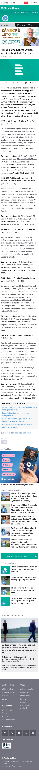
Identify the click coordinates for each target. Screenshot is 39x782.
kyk (8, 433)
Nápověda (24, 692)
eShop (4, 699)
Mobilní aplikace (8, 720)
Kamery (35, 12)
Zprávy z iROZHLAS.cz (12, 616)
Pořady (6, 470)
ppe (16, 433)
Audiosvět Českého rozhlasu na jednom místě (17, 485)
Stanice (5, 696)
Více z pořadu (9, 564)
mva (29, 433)
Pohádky (6, 465)
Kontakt (23, 702)
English (4, 764)
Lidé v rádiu (25, 696)
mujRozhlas (6, 449)
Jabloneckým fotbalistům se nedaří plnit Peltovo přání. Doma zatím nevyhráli (23, 600)
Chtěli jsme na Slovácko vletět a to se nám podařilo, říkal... (23, 590)
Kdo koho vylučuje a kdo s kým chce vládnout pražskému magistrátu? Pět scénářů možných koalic (19, 667)
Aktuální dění (7, 25)
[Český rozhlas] (8, 2)
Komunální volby (8, 692)
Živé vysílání (7, 474)
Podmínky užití (27, 761)
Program (15, 12)
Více (31, 25)
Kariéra (23, 699)
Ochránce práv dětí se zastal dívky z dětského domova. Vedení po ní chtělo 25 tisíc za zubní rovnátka (18, 659)
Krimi (5, 460)
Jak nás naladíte (26, 689)
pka (24, 433)
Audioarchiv (25, 12)
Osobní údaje (15, 761)
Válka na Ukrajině (8, 689)
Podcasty (6, 716)
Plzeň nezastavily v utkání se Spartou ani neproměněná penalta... (24, 569)
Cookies (5, 761)
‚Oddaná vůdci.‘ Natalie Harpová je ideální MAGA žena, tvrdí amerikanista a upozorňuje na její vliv (19, 649)
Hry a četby (7, 455)
